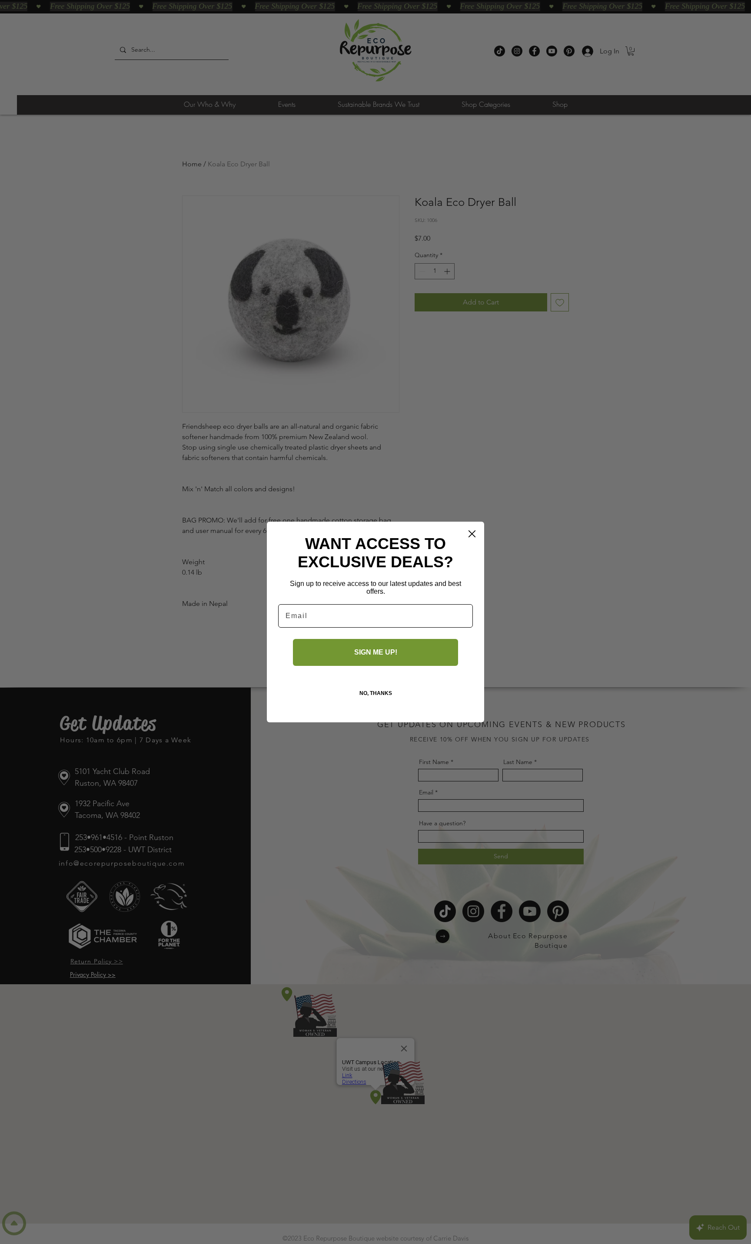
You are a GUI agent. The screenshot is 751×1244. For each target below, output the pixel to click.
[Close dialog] (472, 534)
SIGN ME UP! (375, 652)
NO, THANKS (375, 693)
